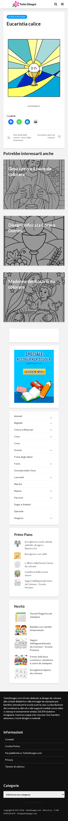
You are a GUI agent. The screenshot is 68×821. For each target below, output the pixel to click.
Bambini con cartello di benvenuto (41, 628)
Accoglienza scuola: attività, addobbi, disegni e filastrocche (38, 545)
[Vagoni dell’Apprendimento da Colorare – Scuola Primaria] (20, 643)
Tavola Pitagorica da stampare (41, 615)
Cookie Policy (12, 746)
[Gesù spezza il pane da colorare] (34, 184)
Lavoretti (19, 477)
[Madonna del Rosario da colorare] (34, 296)
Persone (18, 497)
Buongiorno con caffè (36, 554)
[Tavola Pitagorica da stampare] (20, 616)
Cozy (17, 443)
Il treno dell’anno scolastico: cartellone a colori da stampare (41, 660)
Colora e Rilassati (23, 429)
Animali (18, 416)
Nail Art (18, 484)
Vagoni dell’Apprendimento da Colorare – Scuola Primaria (38, 584)
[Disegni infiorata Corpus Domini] (34, 240)
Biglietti (18, 422)
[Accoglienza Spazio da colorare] (20, 673)
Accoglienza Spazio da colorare (40, 671)
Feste (17, 463)
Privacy (9, 759)
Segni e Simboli (22, 504)
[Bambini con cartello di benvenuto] (20, 630)
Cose (17, 436)
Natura (17, 490)
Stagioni (18, 518)
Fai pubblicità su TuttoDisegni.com (23, 753)
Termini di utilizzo (15, 766)
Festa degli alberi (23, 456)
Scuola (18, 450)
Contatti (9, 739)
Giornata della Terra (25, 470)
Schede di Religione (16, 17)
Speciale (18, 511)
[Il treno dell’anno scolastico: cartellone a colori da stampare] (20, 659)
